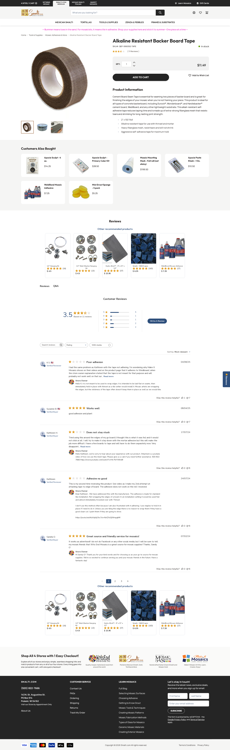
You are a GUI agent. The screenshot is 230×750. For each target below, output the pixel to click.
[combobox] (76, 345)
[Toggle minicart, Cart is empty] (207, 12)
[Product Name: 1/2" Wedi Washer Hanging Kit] (86, 255)
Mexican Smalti (64, 22)
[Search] (160, 13)
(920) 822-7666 (30, 688)
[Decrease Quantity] (134, 65)
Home (23, 35)
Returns (74, 707)
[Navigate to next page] (128, 581)
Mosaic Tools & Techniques (132, 707)
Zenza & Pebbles (134, 22)
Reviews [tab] (44, 286)
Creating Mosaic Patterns (131, 712)
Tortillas (86, 22)
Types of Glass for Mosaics (131, 722)
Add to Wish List (200, 75)
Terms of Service (197, 719)
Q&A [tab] (56, 286)
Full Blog (123, 688)
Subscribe (176, 710)
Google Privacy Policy (177, 719)
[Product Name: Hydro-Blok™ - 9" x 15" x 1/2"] (115, 255)
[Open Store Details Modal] (36, 3)
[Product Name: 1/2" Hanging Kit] (57, 255)
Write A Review (157, 321)
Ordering (74, 698)
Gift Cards (204, 3)
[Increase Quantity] (134, 62)
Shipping (74, 702)
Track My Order (77, 712)
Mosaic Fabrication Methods (132, 717)
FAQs (72, 693)
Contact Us (76, 688)
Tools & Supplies (108, 22)
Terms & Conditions (187, 745)
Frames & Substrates (163, 22)
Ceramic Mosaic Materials (131, 727)
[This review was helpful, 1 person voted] (182, 397)
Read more (108, 376)
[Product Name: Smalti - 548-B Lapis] (143, 255)
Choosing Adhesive (128, 698)
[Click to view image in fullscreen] (61, 78)
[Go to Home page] (32, 12)
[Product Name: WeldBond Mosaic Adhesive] (172, 255)
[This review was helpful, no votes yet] (182, 421)
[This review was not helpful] (187, 397)
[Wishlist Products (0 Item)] (200, 12)
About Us (25, 710)
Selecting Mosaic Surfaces (132, 693)
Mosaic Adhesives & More (56, 35)
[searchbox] (49, 345)
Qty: (118, 64)
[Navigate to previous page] (102, 581)
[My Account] (194, 12)
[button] (46, 3)
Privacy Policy (203, 745)
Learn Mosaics (184, 3)
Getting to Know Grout (130, 702)
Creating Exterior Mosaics (131, 731)
